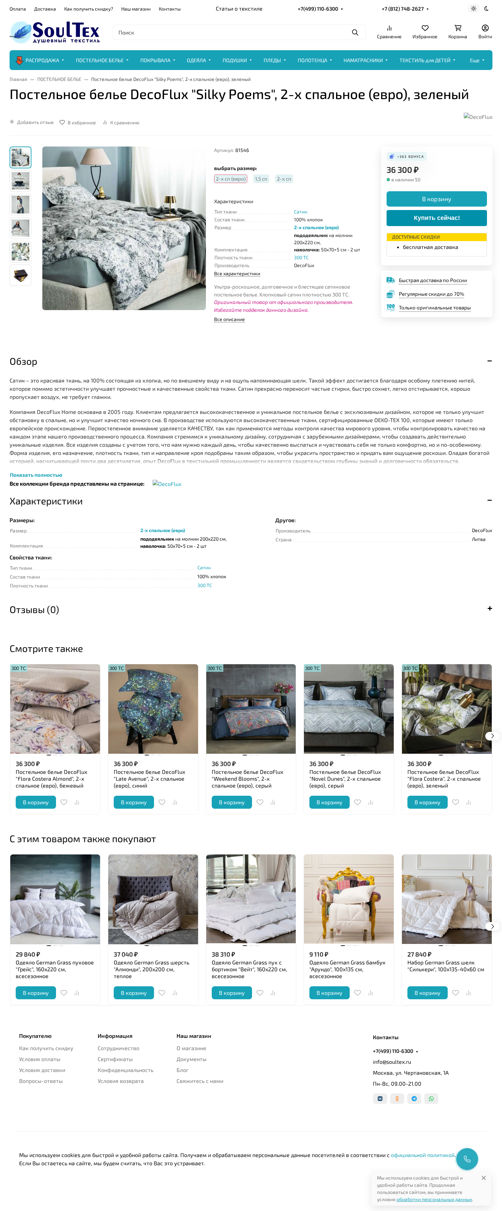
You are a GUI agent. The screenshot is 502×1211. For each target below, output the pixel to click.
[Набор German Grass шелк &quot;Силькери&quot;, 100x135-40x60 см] (447, 899)
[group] (124, 245)
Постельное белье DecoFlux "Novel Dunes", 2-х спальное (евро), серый (345, 778)
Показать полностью (36, 475)
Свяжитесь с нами (200, 1080)
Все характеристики (237, 273)
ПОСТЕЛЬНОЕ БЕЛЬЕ (100, 60)
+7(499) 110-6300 (318, 8)
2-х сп (284, 179)
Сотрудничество (118, 1048)
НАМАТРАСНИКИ (363, 60)
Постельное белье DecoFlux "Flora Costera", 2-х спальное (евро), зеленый (444, 778)
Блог (183, 1070)
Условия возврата (121, 1080)
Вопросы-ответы (41, 1080)
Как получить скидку (46, 1048)
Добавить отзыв (35, 122)
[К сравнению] (77, 802)
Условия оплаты (39, 1059)
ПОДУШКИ (235, 60)
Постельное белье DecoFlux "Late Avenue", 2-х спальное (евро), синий (149, 778)
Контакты (170, 9)
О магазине (191, 1048)
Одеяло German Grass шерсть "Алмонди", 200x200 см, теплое (151, 969)
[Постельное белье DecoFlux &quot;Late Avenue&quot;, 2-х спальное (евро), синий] (153, 709)
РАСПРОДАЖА (42, 60)
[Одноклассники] (397, 1098)
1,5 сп (261, 179)
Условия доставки (42, 1070)
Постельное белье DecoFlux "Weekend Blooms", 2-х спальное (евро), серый (247, 778)
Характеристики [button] (46, 500)
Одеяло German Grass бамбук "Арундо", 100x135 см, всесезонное (347, 969)
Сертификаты (115, 1059)
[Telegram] (414, 1098)
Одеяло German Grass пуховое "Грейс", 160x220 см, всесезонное (55, 969)
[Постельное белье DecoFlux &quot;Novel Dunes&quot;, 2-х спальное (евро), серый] (349, 709)
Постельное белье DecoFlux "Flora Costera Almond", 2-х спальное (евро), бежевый (51, 778)
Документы (192, 1059)
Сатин (300, 211)
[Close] (484, 1177)
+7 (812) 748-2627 (403, 8)
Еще (474, 60)
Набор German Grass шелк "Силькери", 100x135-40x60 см (445, 965)
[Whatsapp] (431, 1098)
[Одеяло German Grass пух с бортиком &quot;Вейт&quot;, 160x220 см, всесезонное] (251, 899)
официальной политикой (423, 1155)
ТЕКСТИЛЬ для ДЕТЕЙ (425, 60)
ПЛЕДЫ (272, 60)
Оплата (18, 9)
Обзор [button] (23, 361)
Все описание (229, 319)
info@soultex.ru (392, 1061)
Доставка (45, 9)
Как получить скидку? (88, 9)
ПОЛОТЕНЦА (312, 60)
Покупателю (35, 1036)
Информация (115, 1036)
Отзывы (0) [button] (34, 609)
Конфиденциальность (125, 1070)
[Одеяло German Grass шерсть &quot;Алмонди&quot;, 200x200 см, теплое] (153, 899)
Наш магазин (136, 9)
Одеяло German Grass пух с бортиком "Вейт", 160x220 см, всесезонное (249, 969)
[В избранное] (64, 802)
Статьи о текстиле (239, 8)
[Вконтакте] (380, 1098)
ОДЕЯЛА (196, 60)
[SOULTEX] (56, 31)
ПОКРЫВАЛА (155, 60)
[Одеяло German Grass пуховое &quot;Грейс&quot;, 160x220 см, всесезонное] (55, 899)
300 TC (301, 257)
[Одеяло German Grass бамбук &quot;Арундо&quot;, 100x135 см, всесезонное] (349, 899)
